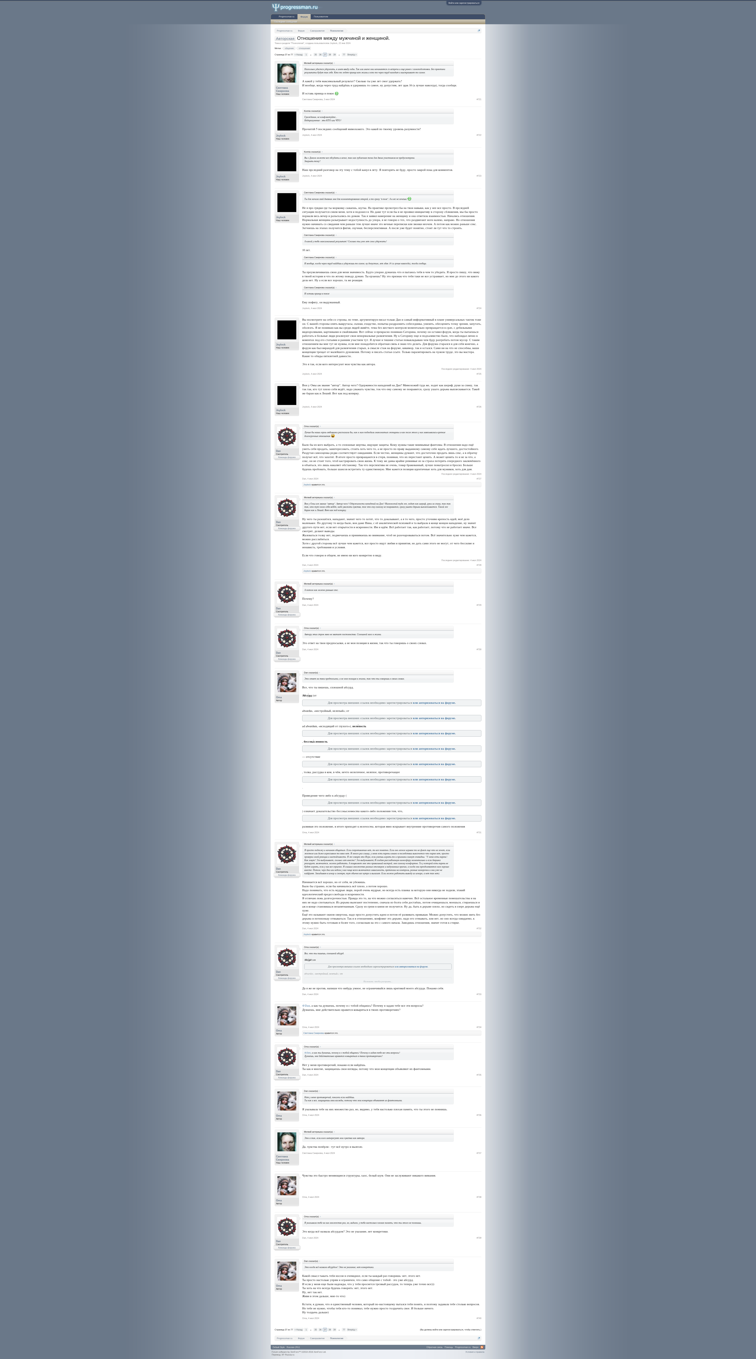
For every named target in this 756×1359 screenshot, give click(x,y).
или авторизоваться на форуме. (434, 703)
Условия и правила (474, 1352)
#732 (479, 928)
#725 (479, 374)
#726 (479, 407)
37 (325, 54)
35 (315, 54)
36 (320, 54)
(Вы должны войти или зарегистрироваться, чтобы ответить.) (450, 1329)
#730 (479, 649)
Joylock (333, 43)
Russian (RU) (293, 1347)
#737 (479, 1153)
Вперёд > (352, 54)
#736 (479, 1115)
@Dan (306, 1005)
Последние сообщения (285, 21)
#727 (479, 479)
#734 (479, 1027)
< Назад (298, 54)
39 (334, 54)
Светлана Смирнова (282, 89)
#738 (479, 1197)
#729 (479, 605)
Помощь (449, 1347)
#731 (479, 832)
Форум (304, 17)
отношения (304, 48)
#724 (479, 308)
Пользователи (321, 16)
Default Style (279, 1347)
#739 (479, 1238)
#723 (479, 176)
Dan (278, 451)
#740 (479, 1318)
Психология (297, 43)
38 (330, 54)
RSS (482, 1347)
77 (344, 54)
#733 (479, 994)
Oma (279, 697)
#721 (479, 99)
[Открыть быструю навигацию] (479, 30)
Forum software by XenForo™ (299, 1352)
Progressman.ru (286, 16)
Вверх (475, 1347)
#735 (479, 1075)
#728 (479, 565)
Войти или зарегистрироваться (463, 3)
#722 (479, 135)
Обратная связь (434, 1347)
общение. (289, 48)
